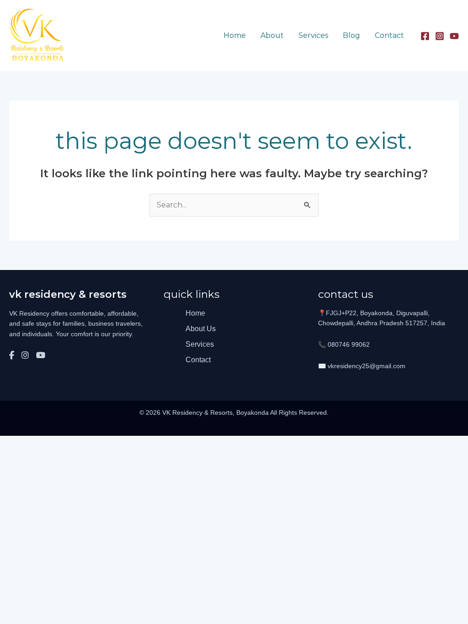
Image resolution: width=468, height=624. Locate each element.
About (272, 35)
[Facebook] (425, 36)
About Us (201, 329)
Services (313, 35)
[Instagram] (439, 36)
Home (234, 35)
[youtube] (454, 36)
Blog (351, 35)
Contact (389, 35)
